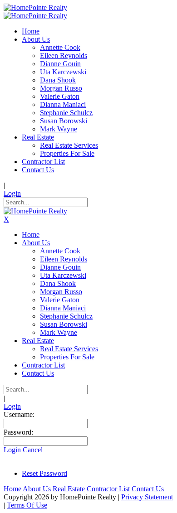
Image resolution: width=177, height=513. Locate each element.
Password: (18, 432)
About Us (37, 489)
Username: (19, 414)
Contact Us (148, 489)
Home (12, 489)
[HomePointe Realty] (35, 7)
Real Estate (69, 489)
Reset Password (44, 473)
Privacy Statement (147, 497)
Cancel (33, 450)
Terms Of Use (27, 505)
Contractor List (108, 489)
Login (12, 193)
